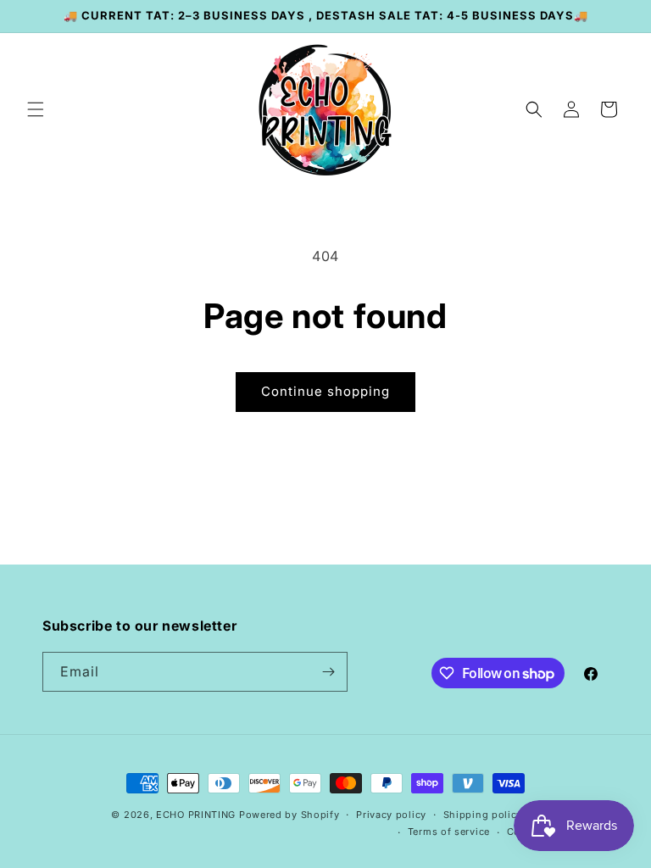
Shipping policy (483, 815)
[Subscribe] (328, 672)
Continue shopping (325, 391)
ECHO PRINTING (196, 815)
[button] (35, 109)
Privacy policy (391, 815)
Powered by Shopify (289, 815)
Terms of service (449, 831)
